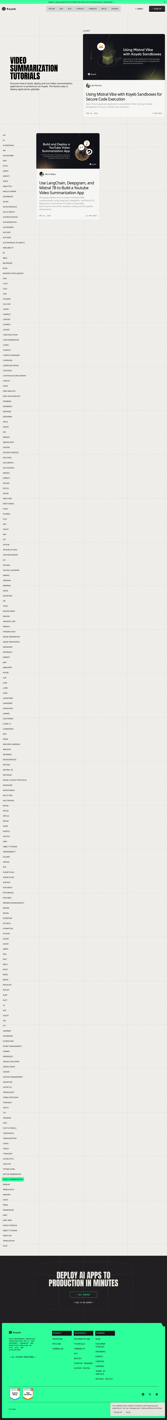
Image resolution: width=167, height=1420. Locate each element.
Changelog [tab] (93, 9)
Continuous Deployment (14, 375)
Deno (5, 422)
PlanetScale (8, 872)
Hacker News (9, 611)
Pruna (6, 913)
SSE (4, 1020)
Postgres (7, 898)
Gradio (6, 575)
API (4, 150)
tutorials (79, 1344)
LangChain (8, 698)
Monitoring (8, 790)
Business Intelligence (13, 273)
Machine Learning (11, 744)
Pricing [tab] (52, 9)
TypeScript (8, 1154)
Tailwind (7, 1118)
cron (5, 1200)
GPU (4, 524)
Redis (5, 974)
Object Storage (10, 846)
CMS (5, 294)
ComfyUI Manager (11, 355)
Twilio (6, 1148)
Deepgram (7, 416)
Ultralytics (8, 1159)
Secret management (12, 1046)
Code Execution (10, 335)
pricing (56, 1344)
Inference (7, 652)
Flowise (6, 514)
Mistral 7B (8, 770)
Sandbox (7, 1031)
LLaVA (5, 688)
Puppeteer (7, 918)
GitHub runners (10, 555)
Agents (6, 176)
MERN (5, 739)
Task (5, 1123)
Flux (5, 519)
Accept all (118, 1412)
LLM (4, 677)
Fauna (6, 493)
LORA (5, 693)
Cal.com (6, 304)
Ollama (6, 857)
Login (139, 9)
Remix (5, 979)
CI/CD (5, 283)
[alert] (137, 1409)
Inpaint (6, 657)
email (5, 1205)
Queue (6, 944)
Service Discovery (11, 1061)
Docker (6, 447)
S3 (4, 1005)
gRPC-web (7, 1220)
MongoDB (7, 785)
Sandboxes (8, 1036)
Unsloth (7, 1164)
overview (57, 1339)
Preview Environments (13, 903)
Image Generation (11, 637)
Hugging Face (9, 631)
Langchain (8, 708)
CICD (5, 288)
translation (9, 1241)
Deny (128, 1412)
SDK (4, 1010)
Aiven (5, 181)
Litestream (8, 718)
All (4, 135)
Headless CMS (9, 621)
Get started (84, 1295)
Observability (9, 852)
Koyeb (5, 672)
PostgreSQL (8, 892)
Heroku (6, 626)
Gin (4, 534)
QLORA (6, 939)
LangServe (7, 703)
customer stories (100, 1345)
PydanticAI (8, 928)
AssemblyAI (8, 196)
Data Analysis (9, 391)
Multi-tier (7, 795)
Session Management (13, 1077)
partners (100, 1351)
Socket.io (7, 1087)
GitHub (6, 544)
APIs (5, 161)
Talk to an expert (83, 1302)
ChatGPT (6, 319)
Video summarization (13, 1179)
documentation (82, 1339)
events (99, 1356)
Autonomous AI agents (14, 242)
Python (6, 933)
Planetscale (8, 877)
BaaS (5, 258)
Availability (8, 248)
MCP (5, 734)
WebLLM (6, 1184)
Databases (7, 406)
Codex (6, 345)
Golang (6, 565)
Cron (5, 386)
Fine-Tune (7, 498)
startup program (83, 1363)
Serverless (8, 1056)
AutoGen (7, 237)
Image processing (11, 642)
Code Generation (11, 340)
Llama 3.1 (7, 724)
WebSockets (8, 1189)
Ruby (5, 995)
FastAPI (6, 483)
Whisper (6, 1194)
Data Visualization (11, 396)
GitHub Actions (10, 550)
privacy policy (104, 1379)
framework (8, 1210)
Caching (7, 299)
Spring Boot (8, 1092)
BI (4, 253)
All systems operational (23, 1357)
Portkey (6, 882)
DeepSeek (7, 411)
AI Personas (8, 145)
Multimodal (8, 800)
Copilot (6, 381)
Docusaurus (8, 468)
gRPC (5, 1215)
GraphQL (7, 585)
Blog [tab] (69, 9)
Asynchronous (10, 207)
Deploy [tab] (104, 9)
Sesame (6, 1072)
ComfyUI (7, 350)
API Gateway (8, 155)
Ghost (6, 529)
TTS (4, 1113)
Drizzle (6, 473)
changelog (57, 1348)
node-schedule (10, 1225)
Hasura (6, 616)
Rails (5, 964)
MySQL (6, 805)
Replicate (7, 985)
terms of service (100, 1372)
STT (4, 1026)
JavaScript (7, 667)
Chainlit (7, 314)
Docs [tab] (61, 9)
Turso (6, 1143)
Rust (5, 1000)
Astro (5, 201)
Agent (6, 171)
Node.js (6, 831)
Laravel (6, 713)
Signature (7, 1082)
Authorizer (8, 227)
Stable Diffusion (10, 1097)
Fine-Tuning (8, 503)
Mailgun (7, 749)
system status (82, 1368)
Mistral (6, 764)
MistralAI (7, 775)
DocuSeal (7, 457)
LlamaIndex (8, 729)
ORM (5, 841)
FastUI (6, 488)
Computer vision (11, 365)
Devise (6, 427)
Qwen (5, 949)
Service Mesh (9, 1066)
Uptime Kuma (9, 1169)
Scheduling (8, 1041)
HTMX (5, 606)
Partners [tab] (114, 9)
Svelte (6, 1107)
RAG (4, 954)
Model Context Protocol (15, 780)
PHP (4, 867)
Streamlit (7, 1102)
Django (6, 437)
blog (98, 1339)
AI (4, 140)
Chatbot (7, 324)
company (100, 1366)
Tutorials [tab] (80, 9)
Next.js (6, 816)
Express (6, 478)
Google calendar (11, 570)
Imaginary (8, 647)
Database (7, 401)
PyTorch (7, 923)
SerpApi (6, 1051)
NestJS (6, 811)
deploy (77, 1358)
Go (4, 560)
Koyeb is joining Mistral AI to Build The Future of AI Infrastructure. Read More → (81, 2)
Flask (5, 509)
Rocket (6, 990)
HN (4, 601)
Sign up (157, 9)
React (5, 969)
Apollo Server (9, 191)
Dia (4, 432)
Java (4, 662)
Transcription (10, 1138)
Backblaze (7, 263)
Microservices (9, 759)
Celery (6, 309)
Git (4, 539)
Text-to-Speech (9, 1128)
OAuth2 (6, 836)
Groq (5, 590)
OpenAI (6, 862)
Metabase (7, 754)
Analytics (7, 186)
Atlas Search (9, 212)
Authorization (10, 222)
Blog (5, 268)
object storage (10, 1230)
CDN (5, 278)
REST (5, 959)
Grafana (7, 580)
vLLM (5, 1246)
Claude (6, 329)
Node (5, 826)
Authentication (10, 217)
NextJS (6, 821)
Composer (7, 360)
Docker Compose (11, 452)
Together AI (8, 1133)
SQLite (6, 1015)
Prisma (6, 908)
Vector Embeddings (12, 1174)
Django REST (8, 442)
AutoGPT (7, 232)
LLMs (5, 683)
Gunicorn (7, 596)
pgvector (7, 1235)
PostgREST (7, 887)
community (79, 1348)
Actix (5, 166)
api (76, 1353)
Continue (7, 370)
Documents (8, 463)
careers (100, 1361)
